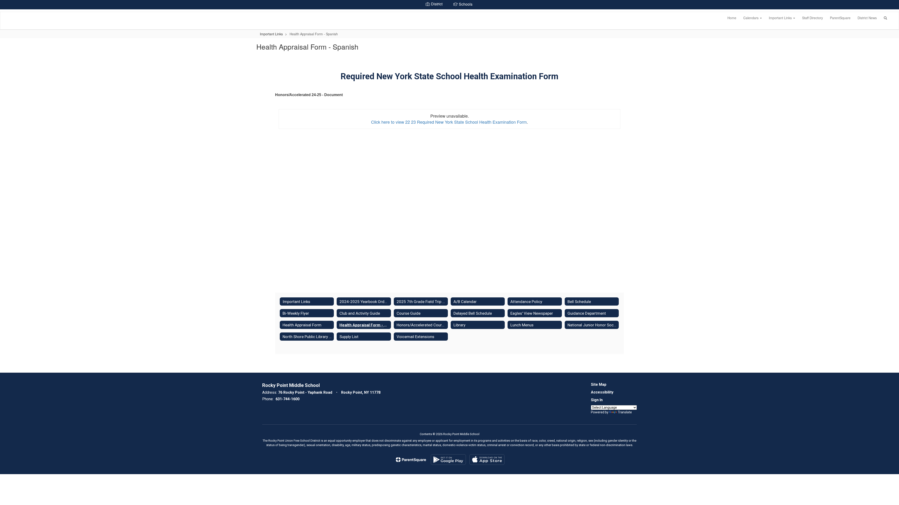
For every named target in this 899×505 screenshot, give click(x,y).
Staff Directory (812, 17)
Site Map (598, 384)
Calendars (751, 17)
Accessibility (602, 392)
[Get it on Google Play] (448, 459)
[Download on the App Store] (487, 459)
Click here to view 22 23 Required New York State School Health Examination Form (449, 122)
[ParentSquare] (411, 459)
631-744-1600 (287, 399)
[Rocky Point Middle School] (7, 12)
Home (731, 17)
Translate (625, 412)
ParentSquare (840, 17)
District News (867, 17)
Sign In (597, 400)
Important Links (781, 17)
